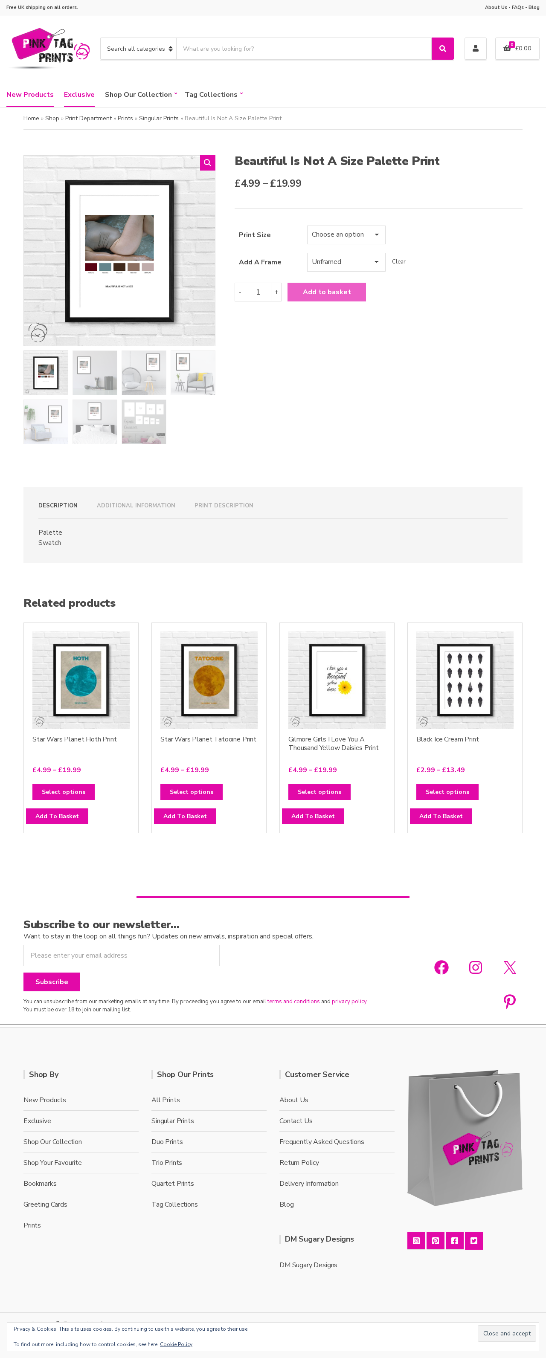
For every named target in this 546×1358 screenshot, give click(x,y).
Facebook (455, 1241)
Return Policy (299, 1162)
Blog (534, 7)
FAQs (518, 7)
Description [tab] (58, 506)
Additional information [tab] (136, 506)
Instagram (416, 1241)
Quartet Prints (172, 1183)
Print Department (88, 118)
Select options (63, 792)
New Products (30, 94)
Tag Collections (211, 94)
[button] (207, 163)
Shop (52, 118)
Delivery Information (309, 1183)
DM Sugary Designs (308, 1265)
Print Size (255, 235)
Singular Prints (159, 118)
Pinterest (435, 1241)
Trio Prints (166, 1162)
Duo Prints (167, 1142)
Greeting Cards (45, 1204)
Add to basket (327, 292)
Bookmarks (40, 1183)
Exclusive (79, 94)
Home (31, 118)
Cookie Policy (176, 1344)
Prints (125, 118)
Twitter (474, 1241)
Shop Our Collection (138, 94)
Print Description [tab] (224, 506)
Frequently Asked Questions (321, 1142)
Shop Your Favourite (52, 1162)
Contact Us (295, 1121)
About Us (496, 7)
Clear (399, 262)
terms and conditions (293, 1001)
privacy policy (349, 1001)
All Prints (165, 1100)
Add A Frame (260, 262)
